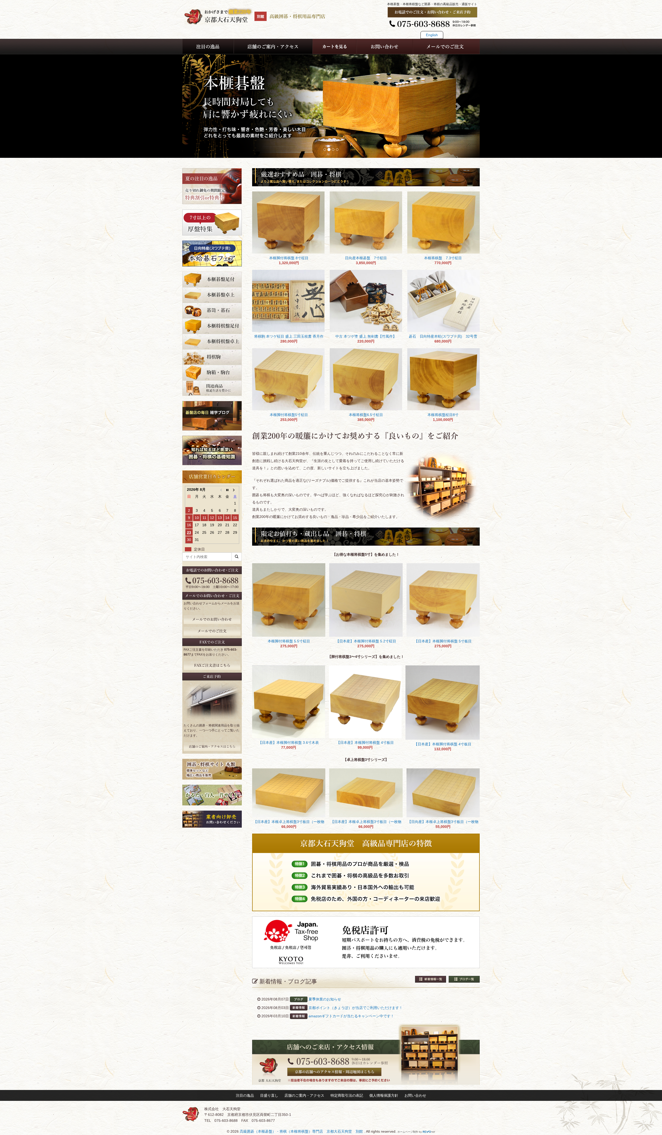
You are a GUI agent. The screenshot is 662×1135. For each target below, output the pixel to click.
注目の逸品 (245, 1095)
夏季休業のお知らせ (325, 999)
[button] (204, 106)
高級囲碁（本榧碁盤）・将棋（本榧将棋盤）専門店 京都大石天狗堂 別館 (302, 1131)
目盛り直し (269, 1095)
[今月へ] (227, 489)
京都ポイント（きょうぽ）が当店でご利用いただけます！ (356, 1008)
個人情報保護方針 (383, 1095)
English (432, 35)
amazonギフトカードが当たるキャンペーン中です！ (351, 1016)
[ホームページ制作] (429, 1131)
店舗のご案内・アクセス (304, 1095)
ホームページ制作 (407, 1131)
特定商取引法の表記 (346, 1095)
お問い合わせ (415, 1095)
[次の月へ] (235, 489)
